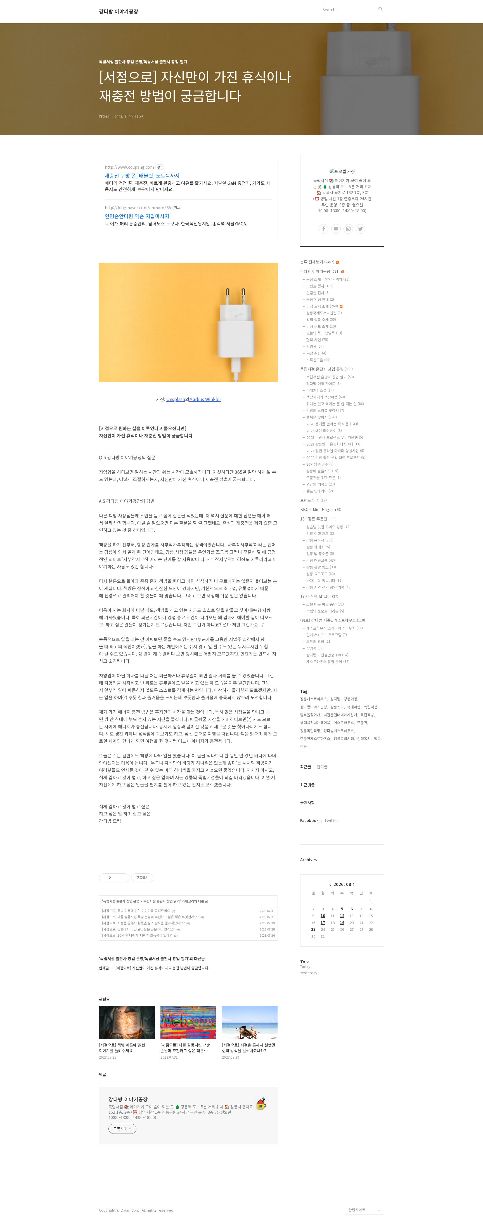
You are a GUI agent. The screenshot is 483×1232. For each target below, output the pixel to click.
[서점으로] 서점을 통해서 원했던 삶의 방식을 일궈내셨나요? (143, 922)
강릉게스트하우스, (314, 698)
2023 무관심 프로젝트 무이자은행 (334, 437)
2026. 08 (342, 884)
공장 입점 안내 (320, 299)
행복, (378, 738)
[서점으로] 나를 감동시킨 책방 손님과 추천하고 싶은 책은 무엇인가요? (150, 916)
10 (323, 915)
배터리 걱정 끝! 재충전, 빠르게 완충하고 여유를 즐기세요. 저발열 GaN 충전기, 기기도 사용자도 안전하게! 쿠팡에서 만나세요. (187, 186)
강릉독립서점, (344, 738)
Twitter (331, 820)
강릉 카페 (318, 547)
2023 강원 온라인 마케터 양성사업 (335, 450)
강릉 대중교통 (320, 560)
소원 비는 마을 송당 (325, 604)
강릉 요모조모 (320, 573)
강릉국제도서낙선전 (324, 312)
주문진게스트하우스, (316, 738)
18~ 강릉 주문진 (318, 519)
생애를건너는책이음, (316, 722)
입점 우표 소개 (321, 326)
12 (342, 915)
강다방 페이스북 (361, 1192)
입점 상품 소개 (321, 319)
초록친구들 (318, 359)
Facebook (309, 820)
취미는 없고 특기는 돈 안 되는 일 (335, 403)
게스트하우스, (344, 722)
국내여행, (354, 707)
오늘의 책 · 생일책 (324, 333)
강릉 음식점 (319, 540)
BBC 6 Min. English (320, 509)
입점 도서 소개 (322, 306)
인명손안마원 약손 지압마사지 (137, 216)
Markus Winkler (205, 399)
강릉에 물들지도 (322, 471)
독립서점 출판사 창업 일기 (161, 901)
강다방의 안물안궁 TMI (327, 655)
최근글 (305, 766)
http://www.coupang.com (129, 167)
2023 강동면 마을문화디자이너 (333, 444)
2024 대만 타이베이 (324, 430)
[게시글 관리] (123, 878)
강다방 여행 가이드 (323, 383)
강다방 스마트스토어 (364, 1183)
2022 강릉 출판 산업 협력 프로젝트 (335, 457)
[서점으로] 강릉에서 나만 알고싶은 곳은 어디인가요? (138, 929)
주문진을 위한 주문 (323, 477)
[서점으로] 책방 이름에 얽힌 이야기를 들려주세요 (136, 910)
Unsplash (175, 399)
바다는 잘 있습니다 (324, 580)
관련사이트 (357, 1209)
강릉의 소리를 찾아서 (325, 410)
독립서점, (371, 707)
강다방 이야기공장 (118, 11)
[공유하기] (116, 878)
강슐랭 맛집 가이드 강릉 (328, 526)
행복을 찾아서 (321, 417)
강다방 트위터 (359, 1201)
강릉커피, (337, 707)
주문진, (362, 722)
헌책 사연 (317, 339)
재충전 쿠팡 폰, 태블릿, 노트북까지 (142, 175)
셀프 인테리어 (319, 491)
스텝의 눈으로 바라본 (325, 611)
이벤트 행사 (319, 286)
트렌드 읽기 (313, 500)
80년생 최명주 (319, 464)
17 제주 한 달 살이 (319, 596)
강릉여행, (351, 698)
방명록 (315, 346)
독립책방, (368, 714)
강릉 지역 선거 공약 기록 (329, 587)
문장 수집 (316, 353)
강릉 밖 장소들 (320, 553)
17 (323, 922)
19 (342, 922)
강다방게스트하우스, (339, 730)
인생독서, (364, 738)
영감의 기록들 (320, 484)
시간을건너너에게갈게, (341, 714)
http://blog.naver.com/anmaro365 (138, 207)
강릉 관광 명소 (321, 567)
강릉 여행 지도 (320, 533)
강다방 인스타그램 (363, 1174)
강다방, (336, 698)
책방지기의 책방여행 (325, 397)
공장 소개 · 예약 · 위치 (327, 279)
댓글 (102, 1074)
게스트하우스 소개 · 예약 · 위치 (334, 628)
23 (313, 929)
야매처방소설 (320, 390)
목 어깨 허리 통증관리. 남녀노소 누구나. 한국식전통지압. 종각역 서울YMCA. (176, 223)
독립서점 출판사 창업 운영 (121, 901)
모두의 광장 (319, 641)
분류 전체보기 (317, 262)
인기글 (322, 766)
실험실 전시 (318, 292)
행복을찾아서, (310, 714)
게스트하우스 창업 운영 (327, 661)
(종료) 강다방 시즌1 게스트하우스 (332, 620)
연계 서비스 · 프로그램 (326, 634)
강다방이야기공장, (314, 707)
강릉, (304, 746)
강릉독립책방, (310, 730)
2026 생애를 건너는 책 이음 (332, 424)
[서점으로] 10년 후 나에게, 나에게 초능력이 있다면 (137, 935)
